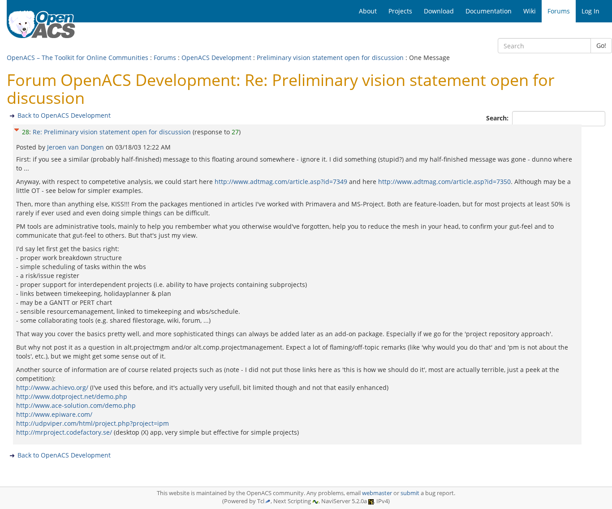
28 (25, 132)
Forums (165, 57)
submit (410, 493)
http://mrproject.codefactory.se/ (64, 432)
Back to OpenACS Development (64, 115)
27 (235, 132)
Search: (498, 118)
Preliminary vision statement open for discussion (330, 57)
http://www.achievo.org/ (52, 387)
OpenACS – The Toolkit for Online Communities (77, 57)
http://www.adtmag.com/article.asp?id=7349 (281, 181)
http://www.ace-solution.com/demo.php (76, 405)
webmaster (377, 493)
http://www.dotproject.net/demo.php (71, 396)
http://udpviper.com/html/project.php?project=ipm (92, 423)
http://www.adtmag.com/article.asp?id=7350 (444, 181)
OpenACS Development (216, 57)
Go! (601, 45)
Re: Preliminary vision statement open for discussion (112, 132)
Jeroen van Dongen (76, 147)
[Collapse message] (16, 128)
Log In (590, 11)
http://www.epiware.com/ (54, 414)
